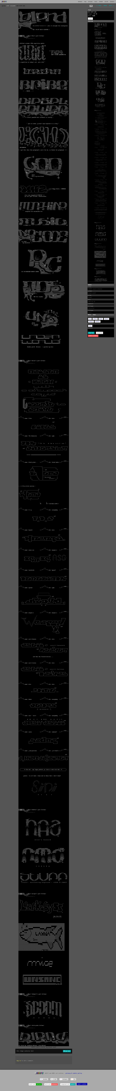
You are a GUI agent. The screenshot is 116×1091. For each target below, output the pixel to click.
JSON (93, 15)
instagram (64, 1079)
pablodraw (54, 1084)
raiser (100, 318)
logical (107, 318)
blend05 (12, 6)
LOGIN (106, 1)
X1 (94, 14)
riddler (95, 318)
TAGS (95, 1)
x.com (55, 1079)
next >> (111, 5)
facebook (45, 1079)
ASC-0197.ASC (92, 12)
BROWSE (80, 1)
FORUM (101, 1)
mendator (97, 321)
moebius (73, 1084)
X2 (96, 14)
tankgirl (91, 321)
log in (19, 1060)
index (105, 5)
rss (74, 1079)
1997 (7, 6)
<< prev (98, 5)
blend (90, 325)
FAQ (85, 1)
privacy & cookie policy (74, 1073)
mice (90, 318)
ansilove (39, 1084)
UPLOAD (90, 1)
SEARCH (112, 1)
